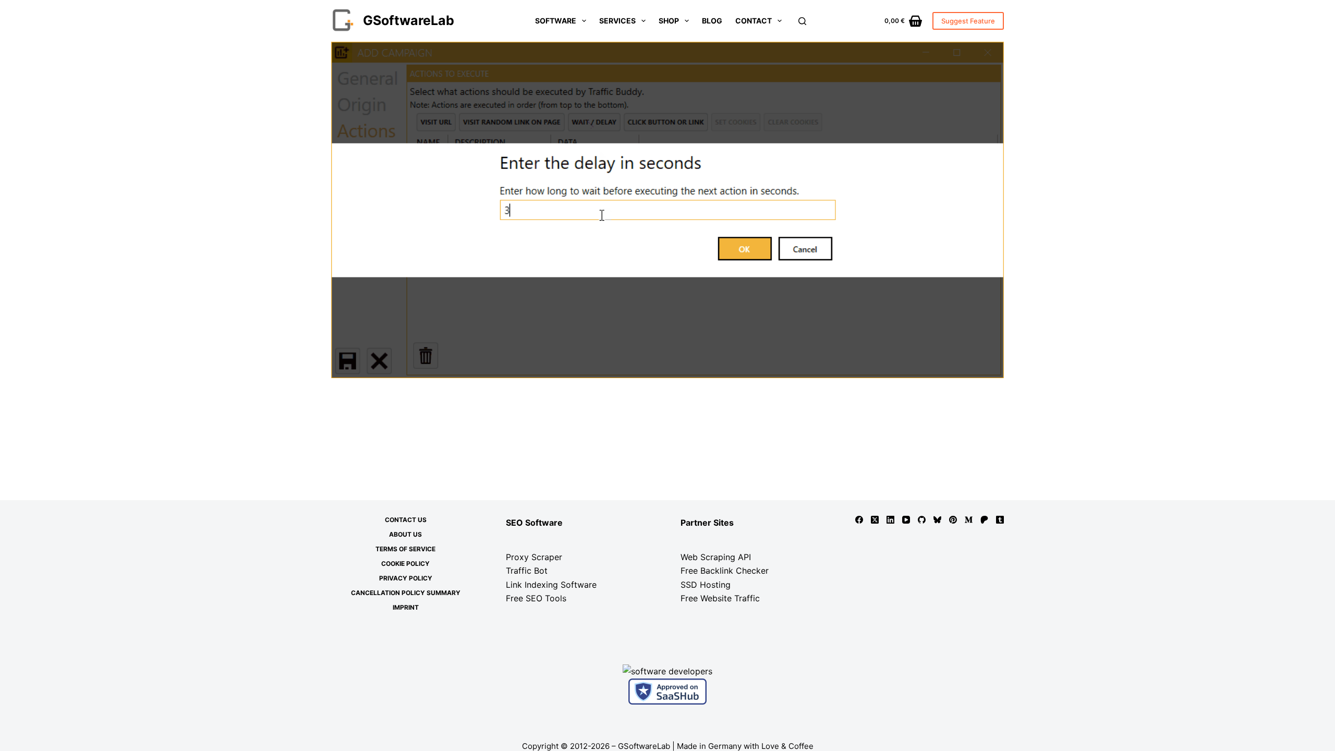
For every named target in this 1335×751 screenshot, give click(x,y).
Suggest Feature (968, 21)
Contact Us (406, 520)
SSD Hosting (706, 584)
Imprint (406, 607)
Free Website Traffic (720, 598)
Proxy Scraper (534, 557)
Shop (669, 20)
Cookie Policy (405, 563)
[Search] (802, 21)
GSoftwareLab (408, 20)
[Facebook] (859, 520)
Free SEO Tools (536, 598)
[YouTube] (906, 520)
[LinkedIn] (890, 520)
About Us (405, 534)
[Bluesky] (937, 520)
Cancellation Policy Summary (405, 593)
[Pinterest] (953, 520)
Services (617, 20)
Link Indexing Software (551, 584)
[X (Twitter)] (875, 520)
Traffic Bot (527, 570)
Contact (753, 20)
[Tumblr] (1000, 520)
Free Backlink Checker (725, 570)
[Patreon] (984, 520)
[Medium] (969, 520)
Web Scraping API (716, 557)
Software (555, 20)
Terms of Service (405, 549)
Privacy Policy (405, 578)
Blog (712, 20)
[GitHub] (922, 520)
